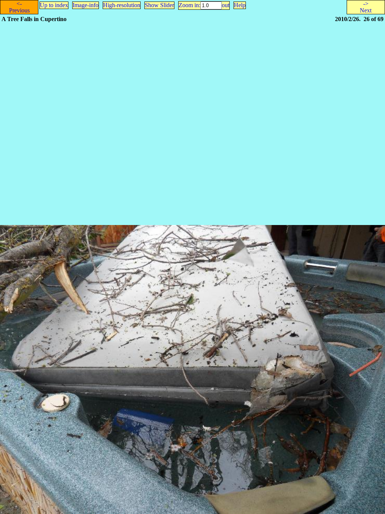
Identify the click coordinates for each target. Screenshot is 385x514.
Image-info (86, 5)
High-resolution (121, 5)
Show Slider (159, 5)
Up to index (54, 5)
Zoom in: (189, 5)
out (225, 5)
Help (240, 5)
